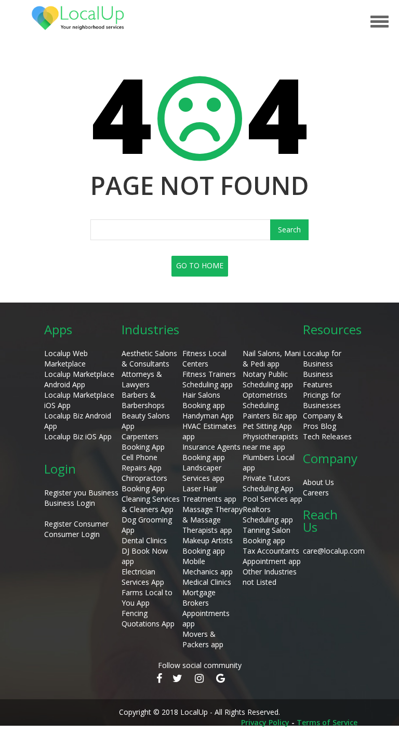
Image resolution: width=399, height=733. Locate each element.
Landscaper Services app (203, 473)
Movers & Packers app (202, 639)
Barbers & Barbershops (143, 400)
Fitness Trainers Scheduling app (209, 379)
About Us (318, 482)
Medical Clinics (206, 582)
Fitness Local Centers (204, 358)
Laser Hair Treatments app (209, 493)
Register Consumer (76, 524)
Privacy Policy (265, 722)
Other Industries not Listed (270, 577)
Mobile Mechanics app (207, 566)
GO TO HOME (199, 265)
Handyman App (208, 416)
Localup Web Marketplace (66, 358)
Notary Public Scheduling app (268, 379)
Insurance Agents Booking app (211, 452)
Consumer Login (72, 534)
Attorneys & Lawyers (142, 379)
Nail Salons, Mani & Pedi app (272, 358)
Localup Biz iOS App (78, 436)
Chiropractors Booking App (144, 483)
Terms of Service (327, 722)
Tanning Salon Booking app (266, 535)
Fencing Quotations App (148, 618)
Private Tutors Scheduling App (268, 483)
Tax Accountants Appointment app (272, 556)
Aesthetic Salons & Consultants (149, 358)
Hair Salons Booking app (203, 400)
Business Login (69, 503)
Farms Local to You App (147, 597)
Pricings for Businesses (322, 400)
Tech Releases (327, 436)
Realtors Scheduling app (268, 514)
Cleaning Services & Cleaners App (151, 504)
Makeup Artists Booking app (207, 545)
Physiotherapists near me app (270, 441)
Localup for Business (322, 358)
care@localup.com (334, 551)
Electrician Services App (143, 577)
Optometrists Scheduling (265, 400)
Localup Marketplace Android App (79, 379)
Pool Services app (272, 499)
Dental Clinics (144, 540)
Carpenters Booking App (143, 441)
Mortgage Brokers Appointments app (206, 608)
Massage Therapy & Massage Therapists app (212, 519)
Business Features (318, 379)
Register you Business (81, 493)
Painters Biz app (270, 416)
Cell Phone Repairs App (142, 462)
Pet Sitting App (267, 426)
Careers (316, 493)
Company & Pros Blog (323, 421)
